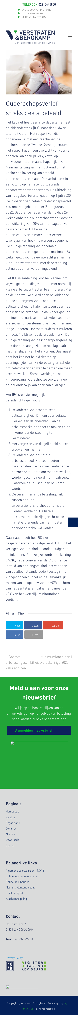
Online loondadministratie (21, 876)
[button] (14, 625)
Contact (10, 845)
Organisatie (13, 823)
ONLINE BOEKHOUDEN (33, 13)
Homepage (12, 811)
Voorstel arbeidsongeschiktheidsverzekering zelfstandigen (32, 662)
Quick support (14, 893)
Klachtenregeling (16, 898)
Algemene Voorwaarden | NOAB (25, 870)
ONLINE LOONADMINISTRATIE (36, 9)
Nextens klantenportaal (20, 887)
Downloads (12, 839)
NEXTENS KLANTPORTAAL (35, 17)
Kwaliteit (11, 817)
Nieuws (10, 834)
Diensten (11, 828)
